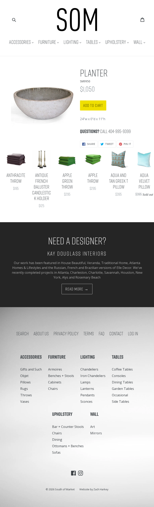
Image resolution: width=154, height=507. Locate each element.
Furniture (49, 41)
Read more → (77, 289)
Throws (26, 395)
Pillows (25, 382)
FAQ (101, 333)
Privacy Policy (66, 333)
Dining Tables (122, 382)
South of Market (65, 489)
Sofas (56, 452)
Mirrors (96, 433)
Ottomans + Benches (68, 446)
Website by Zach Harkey (93, 489)
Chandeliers (89, 369)
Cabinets (54, 382)
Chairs (53, 388)
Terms (88, 333)
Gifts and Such (31, 369)
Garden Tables (123, 388)
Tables (94, 41)
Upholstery (118, 41)
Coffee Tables (122, 369)
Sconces (86, 401)
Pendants (87, 395)
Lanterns (87, 388)
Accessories (22, 41)
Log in (133, 333)
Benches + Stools (61, 376)
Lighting (73, 41)
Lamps (85, 382)
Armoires (55, 369)
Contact (116, 333)
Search (22, 333)
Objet (24, 376)
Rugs (24, 388)
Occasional (120, 395)
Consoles (119, 376)
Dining (57, 439)
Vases (24, 401)
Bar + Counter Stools (68, 426)
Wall (140, 41)
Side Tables (120, 401)
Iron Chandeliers (92, 376)
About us (41, 333)
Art (92, 426)
